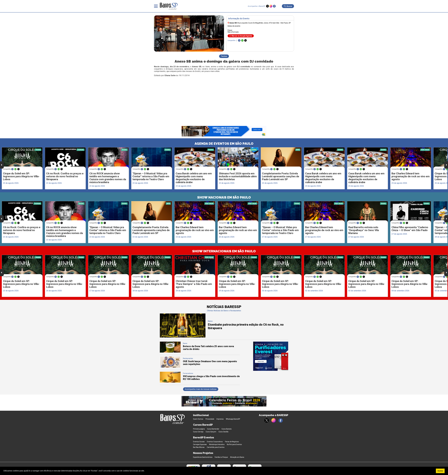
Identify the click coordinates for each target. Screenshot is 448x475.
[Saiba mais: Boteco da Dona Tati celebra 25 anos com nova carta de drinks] (170, 352)
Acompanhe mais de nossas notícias (201, 389)
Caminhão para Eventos (215, 447)
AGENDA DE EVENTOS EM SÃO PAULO (224, 144)
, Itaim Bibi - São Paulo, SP (264, 23)
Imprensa (220, 419)
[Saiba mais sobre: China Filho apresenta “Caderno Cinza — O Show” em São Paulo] (410, 212)
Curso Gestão (223, 432)
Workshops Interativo (217, 444)
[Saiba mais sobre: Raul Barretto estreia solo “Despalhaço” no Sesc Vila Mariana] (367, 212)
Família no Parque (221, 457)
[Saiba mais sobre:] (151, 158)
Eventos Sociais (199, 442)
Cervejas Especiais (200, 444)
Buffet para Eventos (234, 444)
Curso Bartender (213, 429)
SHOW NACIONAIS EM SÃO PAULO (224, 197)
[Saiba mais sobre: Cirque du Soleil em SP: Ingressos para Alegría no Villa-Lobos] (22, 158)
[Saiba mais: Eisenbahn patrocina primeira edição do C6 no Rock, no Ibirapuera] (182, 337)
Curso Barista (226, 429)
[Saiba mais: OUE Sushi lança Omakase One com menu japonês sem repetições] (170, 367)
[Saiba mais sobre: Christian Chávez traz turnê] (195, 265)
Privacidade (210, 419)
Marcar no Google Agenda (242, 36)
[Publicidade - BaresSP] (270, 356)
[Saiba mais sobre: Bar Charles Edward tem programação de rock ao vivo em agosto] (410, 158)
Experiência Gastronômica (202, 457)
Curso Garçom (211, 432)
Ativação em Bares (237, 457)
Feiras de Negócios (232, 442)
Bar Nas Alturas (199, 447)
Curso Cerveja (198, 432)
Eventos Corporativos (215, 442)
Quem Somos (198, 419)
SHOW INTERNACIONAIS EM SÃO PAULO (224, 251)
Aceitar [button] (440, 471)
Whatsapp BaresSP (233, 419)
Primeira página (199, 429)
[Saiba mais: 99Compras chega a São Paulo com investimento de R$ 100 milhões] (170, 382)
